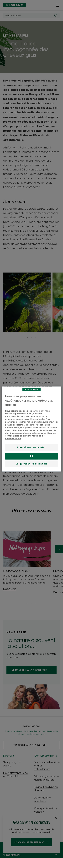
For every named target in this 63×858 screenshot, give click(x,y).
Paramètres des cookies (31, 447)
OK (31, 456)
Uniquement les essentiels (31, 464)
